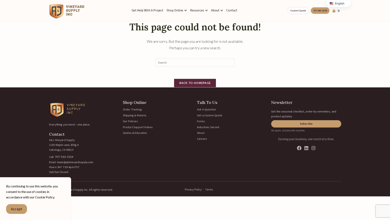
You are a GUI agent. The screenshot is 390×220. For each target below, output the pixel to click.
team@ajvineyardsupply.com (75, 162)
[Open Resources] (206, 10)
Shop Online (134, 102)
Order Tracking (132, 110)
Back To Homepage (195, 83)
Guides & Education (135, 133)
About (201, 133)
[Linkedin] (306, 148)
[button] (306, 124)
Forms (201, 121)
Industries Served (208, 127)
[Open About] (221, 10)
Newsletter (281, 102)
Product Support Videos (138, 127)
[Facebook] (299, 148)
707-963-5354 (64, 156)
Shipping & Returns (135, 115)
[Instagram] (313, 148)
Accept (16, 209)
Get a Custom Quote (209, 115)
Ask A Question (206, 110)
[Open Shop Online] (185, 10)
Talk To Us (207, 102)
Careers (202, 139)
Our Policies (130, 121)
